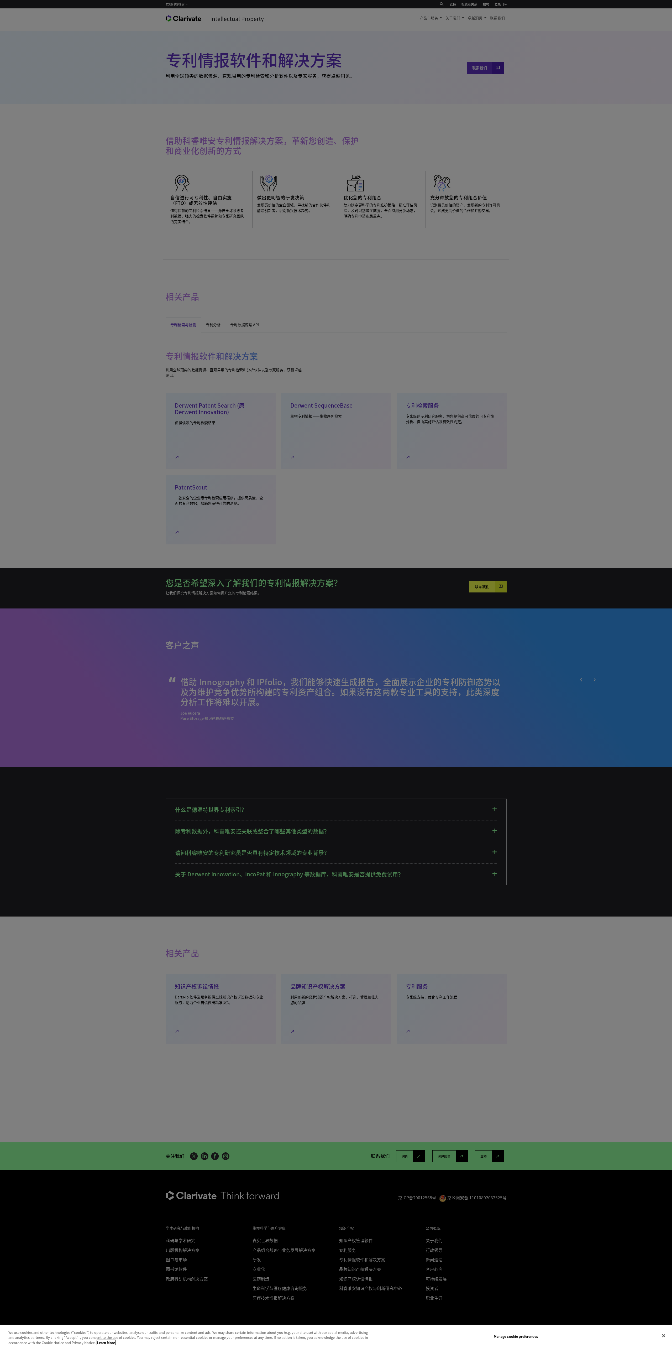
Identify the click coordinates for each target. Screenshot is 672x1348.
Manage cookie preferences (516, 1336)
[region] (336, 1336)
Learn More (106, 1342)
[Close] (663, 1335)
